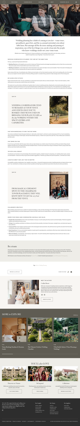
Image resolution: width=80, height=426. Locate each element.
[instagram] (76, 2)
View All (75, 315)
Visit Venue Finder (14, 391)
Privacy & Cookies (16, 421)
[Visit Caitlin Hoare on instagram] (44, 295)
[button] (14, 2)
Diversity (24, 421)
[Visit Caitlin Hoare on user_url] (42, 295)
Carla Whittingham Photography (73, 35)
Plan (3, 344)
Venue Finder (38, 405)
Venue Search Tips (39, 410)
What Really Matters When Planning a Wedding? (65, 348)
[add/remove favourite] (2, 34)
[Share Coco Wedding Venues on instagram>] (2, 410)
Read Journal (40, 391)
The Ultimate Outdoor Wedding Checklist (37, 348)
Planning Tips (38, 412)
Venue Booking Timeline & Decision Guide (13, 348)
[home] (4, 2)
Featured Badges (54, 413)
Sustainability (31, 421)
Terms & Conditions (7, 421)
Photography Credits (40, 421)
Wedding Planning (43, 265)
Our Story (52, 410)
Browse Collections (66, 391)
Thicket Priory (56, 122)
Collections (38, 407)
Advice (37, 265)
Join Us (51, 405)
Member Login (53, 407)
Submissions (67, 407)
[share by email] (71, 272)
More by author (47, 299)
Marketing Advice (54, 412)
